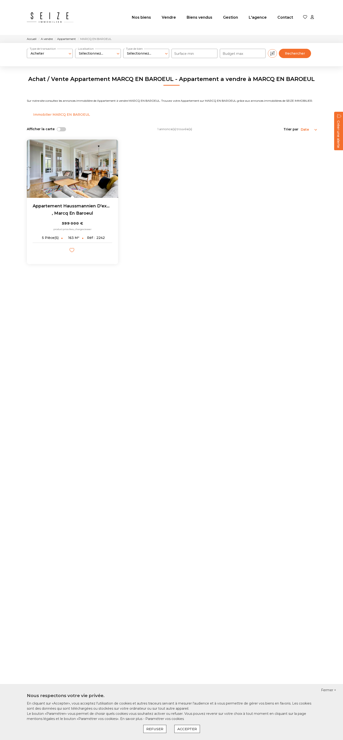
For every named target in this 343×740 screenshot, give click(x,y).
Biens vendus (199, 17)
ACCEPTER (187, 729)
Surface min (184, 54)
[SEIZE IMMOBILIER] (50, 17)
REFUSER (154, 729)
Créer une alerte (338, 134)
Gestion (230, 17)
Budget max (233, 54)
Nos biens (141, 17)
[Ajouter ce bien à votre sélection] (72, 251)
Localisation (86, 48)
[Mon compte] (312, 17)
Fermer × (328, 690)
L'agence (258, 17)
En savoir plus (131, 719)
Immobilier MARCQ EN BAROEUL (61, 114)
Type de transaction (43, 48)
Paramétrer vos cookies (164, 719)
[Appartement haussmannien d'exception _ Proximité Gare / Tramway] (72, 169)
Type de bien (134, 48)
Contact (285, 17)
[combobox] (50, 53)
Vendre (169, 17)
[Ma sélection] (305, 17)
